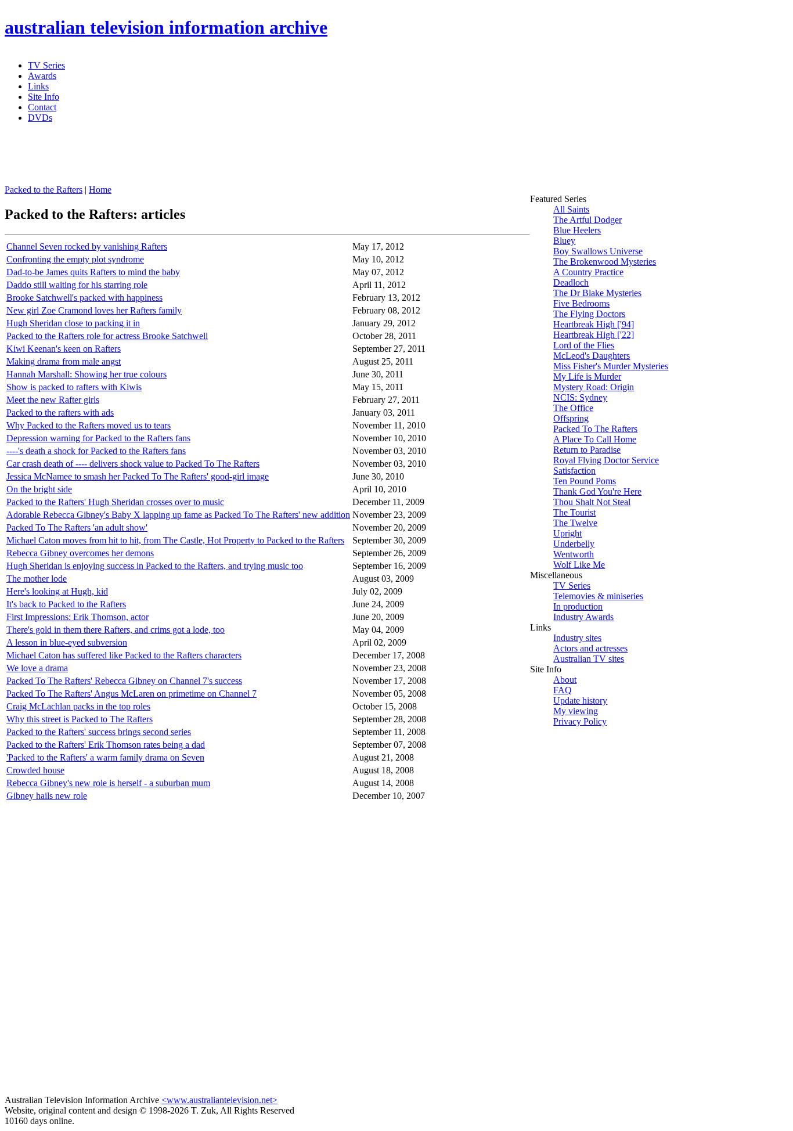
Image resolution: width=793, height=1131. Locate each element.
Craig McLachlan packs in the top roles (78, 706)
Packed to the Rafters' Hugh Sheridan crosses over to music (115, 502)
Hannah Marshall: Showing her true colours (86, 374)
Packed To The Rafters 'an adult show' (76, 527)
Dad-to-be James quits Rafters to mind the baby (93, 272)
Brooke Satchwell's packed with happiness (84, 297)
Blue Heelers (577, 230)
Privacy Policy (580, 721)
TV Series (46, 65)
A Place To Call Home (594, 439)
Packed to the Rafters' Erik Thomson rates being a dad (105, 745)
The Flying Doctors (589, 314)
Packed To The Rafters (595, 429)
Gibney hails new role (46, 796)
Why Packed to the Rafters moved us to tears (88, 425)
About (564, 680)
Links (38, 86)
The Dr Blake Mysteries (597, 293)
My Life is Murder (587, 376)
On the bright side (39, 489)
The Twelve (575, 523)
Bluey (564, 241)
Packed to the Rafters (43, 189)
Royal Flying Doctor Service (606, 460)
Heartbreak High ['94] (593, 324)
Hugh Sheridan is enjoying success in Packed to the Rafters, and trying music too (154, 566)
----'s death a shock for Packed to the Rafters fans (96, 451)
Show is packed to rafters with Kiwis (74, 387)
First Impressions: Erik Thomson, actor (77, 617)
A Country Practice (588, 272)
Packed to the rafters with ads (60, 412)
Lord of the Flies (583, 345)
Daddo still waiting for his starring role (76, 285)
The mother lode (36, 578)
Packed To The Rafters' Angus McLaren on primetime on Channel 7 (131, 693)
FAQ (562, 690)
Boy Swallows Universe (598, 251)
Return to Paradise (587, 450)
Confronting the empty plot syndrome (75, 259)
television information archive (166, 27)
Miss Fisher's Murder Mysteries (610, 366)
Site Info (43, 97)
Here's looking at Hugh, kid (57, 591)
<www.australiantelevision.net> (219, 1100)
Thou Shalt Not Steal (591, 502)
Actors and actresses (590, 648)
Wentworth (573, 554)
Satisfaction (574, 471)
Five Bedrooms (581, 303)
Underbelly (573, 544)
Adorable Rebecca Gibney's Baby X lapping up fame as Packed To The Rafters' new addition (178, 515)
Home (100, 189)
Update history (580, 700)
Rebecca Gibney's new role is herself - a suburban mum (108, 783)
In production (578, 606)
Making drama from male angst (63, 361)
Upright (567, 533)
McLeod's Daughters (591, 356)
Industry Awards (583, 617)
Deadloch (571, 282)
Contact (42, 107)
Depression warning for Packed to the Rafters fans (98, 438)
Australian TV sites (588, 659)
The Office (573, 408)
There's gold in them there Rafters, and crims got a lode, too (115, 630)
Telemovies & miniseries (598, 596)
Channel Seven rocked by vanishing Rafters (86, 246)
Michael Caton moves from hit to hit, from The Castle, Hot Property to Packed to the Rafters (175, 540)
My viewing (575, 711)
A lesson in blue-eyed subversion (66, 642)
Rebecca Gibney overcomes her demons (80, 553)
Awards (42, 76)
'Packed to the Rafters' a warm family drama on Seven (105, 757)
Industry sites (577, 638)
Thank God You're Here (597, 491)
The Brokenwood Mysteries (604, 261)
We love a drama (37, 668)
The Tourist (574, 512)
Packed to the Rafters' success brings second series (98, 732)
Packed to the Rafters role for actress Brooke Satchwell (107, 336)
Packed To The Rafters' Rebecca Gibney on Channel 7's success (124, 681)
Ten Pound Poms (584, 481)
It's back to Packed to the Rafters (66, 604)
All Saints (571, 209)
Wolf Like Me (579, 565)
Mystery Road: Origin (593, 387)
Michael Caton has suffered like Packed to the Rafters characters (123, 655)
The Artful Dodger (587, 220)
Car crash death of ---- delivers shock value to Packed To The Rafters (132, 464)
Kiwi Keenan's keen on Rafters (63, 349)
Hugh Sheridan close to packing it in (73, 323)
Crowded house (35, 770)
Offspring (571, 418)
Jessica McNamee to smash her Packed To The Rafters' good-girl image (137, 476)
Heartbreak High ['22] (593, 335)
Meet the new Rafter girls (52, 400)
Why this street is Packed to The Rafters (79, 719)
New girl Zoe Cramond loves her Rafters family (94, 310)
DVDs (40, 118)
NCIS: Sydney (580, 397)
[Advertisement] (286, 158)
